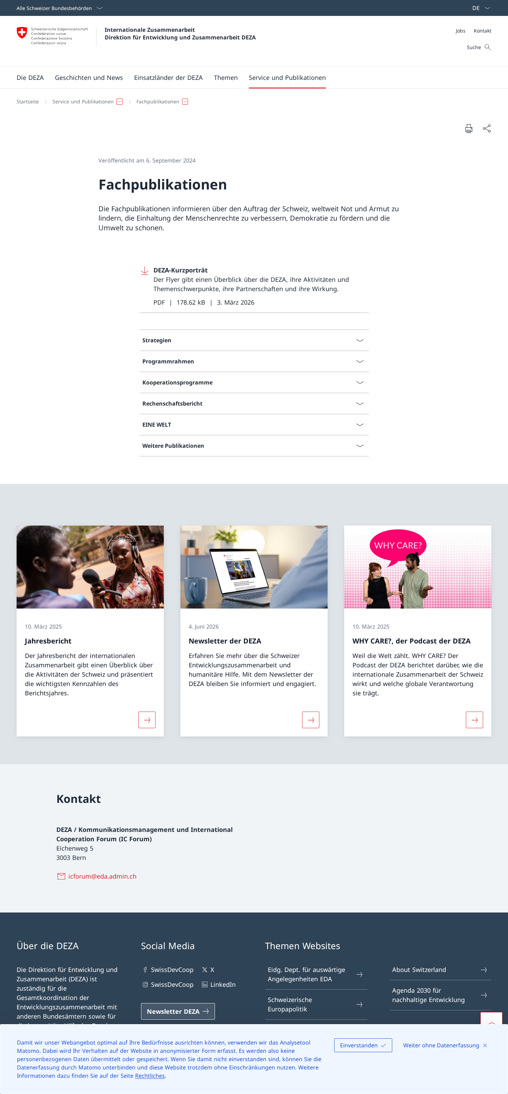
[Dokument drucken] (469, 128)
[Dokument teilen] (487, 128)
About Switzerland (419, 969)
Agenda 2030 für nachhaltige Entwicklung (428, 995)
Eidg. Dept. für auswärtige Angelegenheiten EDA (306, 974)
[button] (30, 77)
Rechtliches (150, 1075)
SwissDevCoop (172, 969)
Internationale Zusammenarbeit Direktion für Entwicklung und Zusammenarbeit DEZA (180, 33)
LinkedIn (223, 984)
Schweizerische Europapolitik (290, 1004)
